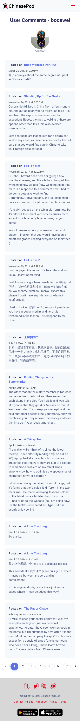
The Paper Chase (36, 608)
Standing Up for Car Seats (42, 96)
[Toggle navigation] (73, 6)
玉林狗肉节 (31, 337)
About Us (41, 701)
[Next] (75, 666)
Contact (18, 701)
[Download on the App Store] (51, 712)
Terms (62, 701)
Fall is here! (32, 166)
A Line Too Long (35, 526)
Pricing (29, 701)
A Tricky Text (33, 439)
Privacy (53, 701)
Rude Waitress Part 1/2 (40, 65)
